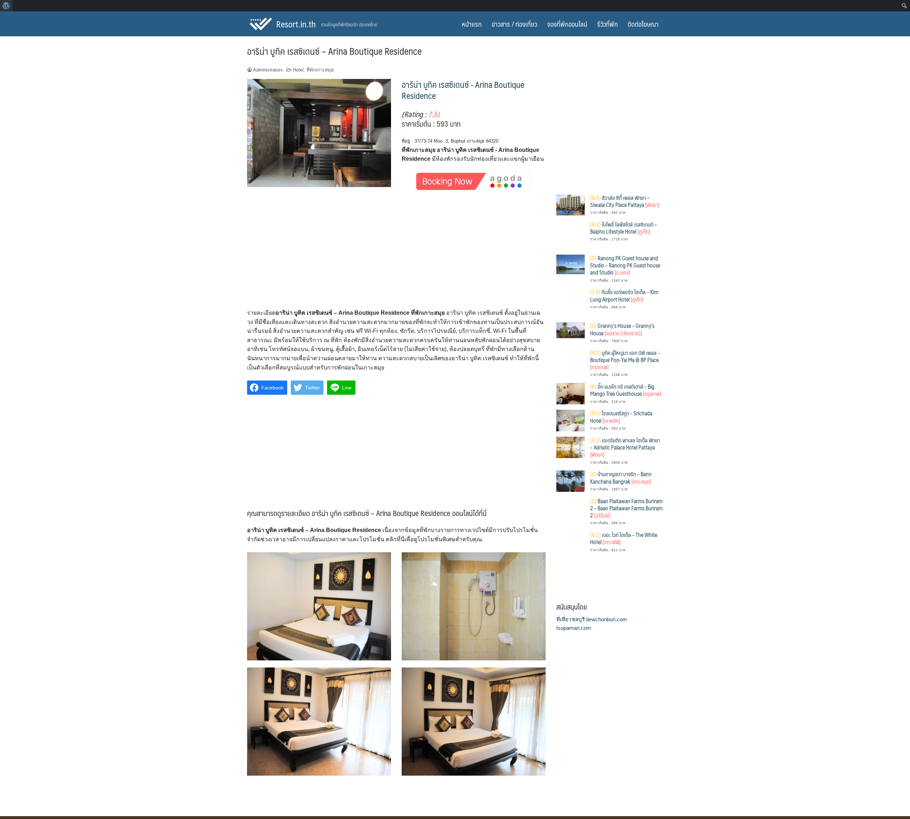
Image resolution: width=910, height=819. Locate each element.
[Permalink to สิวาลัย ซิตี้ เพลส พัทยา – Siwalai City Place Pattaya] (570, 204)
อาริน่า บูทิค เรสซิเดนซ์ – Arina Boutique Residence (334, 51)
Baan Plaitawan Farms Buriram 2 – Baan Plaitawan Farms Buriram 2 (626, 508)
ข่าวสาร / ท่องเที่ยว (514, 24)
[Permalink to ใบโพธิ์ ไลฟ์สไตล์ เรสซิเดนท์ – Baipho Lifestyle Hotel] (570, 235)
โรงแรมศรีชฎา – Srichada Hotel (621, 416)
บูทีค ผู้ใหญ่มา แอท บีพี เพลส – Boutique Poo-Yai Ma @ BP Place (625, 360)
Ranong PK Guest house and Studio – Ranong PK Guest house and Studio (625, 265)
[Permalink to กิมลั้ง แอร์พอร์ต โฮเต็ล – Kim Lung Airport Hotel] (570, 302)
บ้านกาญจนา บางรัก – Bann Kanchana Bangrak (621, 477)
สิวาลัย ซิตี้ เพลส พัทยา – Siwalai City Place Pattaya (624, 201)
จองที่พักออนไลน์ (567, 24)
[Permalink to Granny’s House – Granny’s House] (570, 330)
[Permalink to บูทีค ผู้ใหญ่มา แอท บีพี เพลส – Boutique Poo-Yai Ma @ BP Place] (570, 363)
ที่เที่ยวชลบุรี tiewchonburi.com (591, 619)
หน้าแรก (472, 24)
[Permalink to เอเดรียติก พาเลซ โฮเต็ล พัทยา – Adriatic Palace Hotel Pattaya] (570, 447)
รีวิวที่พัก (607, 24)
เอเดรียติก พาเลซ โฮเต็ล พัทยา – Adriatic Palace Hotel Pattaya (625, 447)
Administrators (268, 70)
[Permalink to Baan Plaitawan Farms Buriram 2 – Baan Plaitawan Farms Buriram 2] (570, 511)
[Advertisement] (396, 255)
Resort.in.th (296, 24)
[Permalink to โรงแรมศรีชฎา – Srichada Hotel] (570, 420)
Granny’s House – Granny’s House (622, 329)
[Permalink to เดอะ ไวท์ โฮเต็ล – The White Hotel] (570, 545)
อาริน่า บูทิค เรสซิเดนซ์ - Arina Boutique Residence (463, 89)
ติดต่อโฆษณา (643, 24)
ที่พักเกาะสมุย (320, 70)
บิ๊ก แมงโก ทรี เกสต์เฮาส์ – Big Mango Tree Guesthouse (625, 390)
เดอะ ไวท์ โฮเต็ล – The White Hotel (623, 538)
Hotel (298, 70)
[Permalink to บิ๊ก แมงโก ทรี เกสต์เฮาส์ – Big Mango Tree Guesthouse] (570, 393)
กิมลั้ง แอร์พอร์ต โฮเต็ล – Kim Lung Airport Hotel (624, 295)
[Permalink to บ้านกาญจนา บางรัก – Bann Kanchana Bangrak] (570, 481)
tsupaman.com (573, 628)
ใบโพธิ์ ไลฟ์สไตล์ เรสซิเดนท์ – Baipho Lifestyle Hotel (623, 227)
